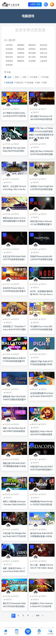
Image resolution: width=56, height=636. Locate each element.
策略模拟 (20, 45)
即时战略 (32, 53)
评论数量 (29, 83)
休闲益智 (9, 49)
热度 (45, 83)
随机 (38, 83)
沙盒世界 (43, 61)
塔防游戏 (43, 57)
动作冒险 (9, 45)
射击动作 (7, 284)
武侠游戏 (9, 61)
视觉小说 (43, 53)
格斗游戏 (32, 57)
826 (37, 616)
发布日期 (9, 83)
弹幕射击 (20, 61)
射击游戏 (9, 53)
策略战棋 (20, 49)
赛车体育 (9, 57)
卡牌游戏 (20, 53)
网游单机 (9, 65)
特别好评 (43, 109)
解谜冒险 (43, 49)
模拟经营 (32, 45)
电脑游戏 (16, 109)
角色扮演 (43, 45)
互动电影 (32, 61)
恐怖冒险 (32, 49)
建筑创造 (20, 57)
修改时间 (19, 83)
